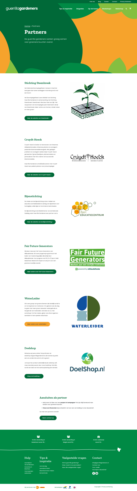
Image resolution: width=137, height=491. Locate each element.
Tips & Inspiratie (65, 9)
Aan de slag (43, 466)
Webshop (119, 9)
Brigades (80, 9)
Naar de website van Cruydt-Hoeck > (39, 175)
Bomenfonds (43, 473)
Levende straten (45, 468)
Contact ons (96, 465)
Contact (114, 1)
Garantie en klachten (28, 468)
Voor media (95, 467)
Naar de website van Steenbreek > (38, 118)
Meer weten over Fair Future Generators (40, 272)
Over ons (92, 1)
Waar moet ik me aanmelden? (71, 465)
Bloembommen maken (47, 471)
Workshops (106, 9)
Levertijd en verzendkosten (29, 464)
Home (27, 26)
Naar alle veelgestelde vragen (71, 467)
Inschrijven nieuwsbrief (99, 470)
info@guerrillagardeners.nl (100, 463)
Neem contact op (48, 418)
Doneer (106, 1)
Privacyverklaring (107, 487)
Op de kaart (93, 9)
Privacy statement (125, 1)
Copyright (97, 487)
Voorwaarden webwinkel (28, 472)
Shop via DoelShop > (34, 376)
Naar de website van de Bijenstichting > (40, 222)
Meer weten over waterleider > (37, 324)
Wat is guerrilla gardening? (70, 463)
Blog (99, 1)
